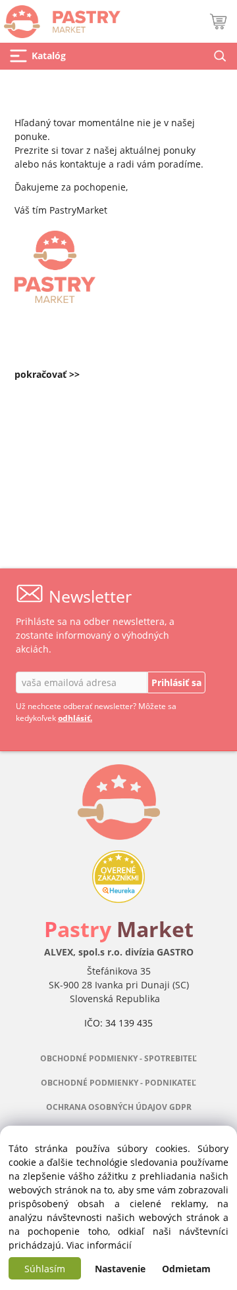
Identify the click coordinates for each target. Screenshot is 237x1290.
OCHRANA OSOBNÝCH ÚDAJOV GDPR (119, 1107)
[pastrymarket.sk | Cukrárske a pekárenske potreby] (60, 18)
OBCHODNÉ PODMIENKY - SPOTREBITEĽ (118, 1058)
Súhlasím (44, 1268)
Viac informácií (99, 1245)
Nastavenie (120, 1268)
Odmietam (186, 1268)
